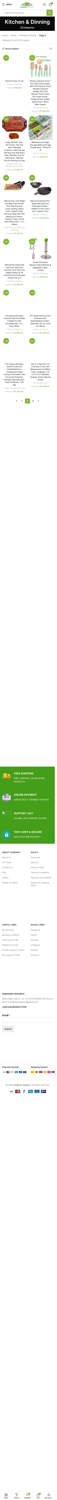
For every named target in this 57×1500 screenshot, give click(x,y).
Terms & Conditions (40, 872)
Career (5, 877)
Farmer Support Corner (13, 950)
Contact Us (7, 867)
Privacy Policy (37, 867)
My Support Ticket (11, 955)
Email (6, 1015)
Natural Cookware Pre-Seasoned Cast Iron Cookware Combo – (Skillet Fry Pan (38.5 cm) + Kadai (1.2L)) (40, 206)
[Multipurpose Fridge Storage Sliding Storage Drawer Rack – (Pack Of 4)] (40, 127)
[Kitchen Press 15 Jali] (14, 66)
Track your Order (10, 940)
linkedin (34, 950)
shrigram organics (22, 1085)
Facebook (35, 930)
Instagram (35, 945)
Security (35, 862)
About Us (6, 857)
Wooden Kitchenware (14, 166)
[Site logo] (27, 4)
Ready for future (10, 882)
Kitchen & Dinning (27, 35)
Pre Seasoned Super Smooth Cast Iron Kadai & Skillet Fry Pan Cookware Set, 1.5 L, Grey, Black (14, 321)
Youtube (35, 940)
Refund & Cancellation (41, 877)
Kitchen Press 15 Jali (14, 81)
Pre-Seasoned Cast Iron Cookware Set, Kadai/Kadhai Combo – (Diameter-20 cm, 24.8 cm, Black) (40, 321)
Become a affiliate (10, 935)
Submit (8, 1029)
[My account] (44, 4)
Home (5, 35)
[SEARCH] (49, 13)
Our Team (7, 862)
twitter (34, 935)
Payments (35, 857)
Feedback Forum (10, 945)
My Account (8, 930)
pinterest (35, 955)
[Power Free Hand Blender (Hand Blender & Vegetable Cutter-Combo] (40, 249)
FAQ (4, 872)
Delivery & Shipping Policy (40, 884)
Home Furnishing (11, 227)
